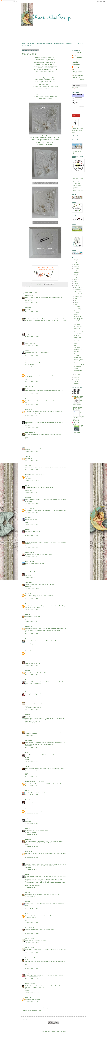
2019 (74, 275)
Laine (26, 614)
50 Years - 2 (77, 345)
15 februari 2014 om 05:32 (32, 953)
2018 (74, 277)
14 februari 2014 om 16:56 (32, 942)
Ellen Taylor (28, 790)
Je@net (27, 593)
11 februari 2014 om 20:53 (31, 896)
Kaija (26, 529)
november (77, 289)
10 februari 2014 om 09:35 (32, 394)
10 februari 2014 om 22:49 (32, 747)
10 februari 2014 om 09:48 (32, 427)
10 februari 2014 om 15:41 (32, 609)
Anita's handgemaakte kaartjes (77, 61)
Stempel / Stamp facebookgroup (59, 43)
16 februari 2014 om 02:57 (32, 968)
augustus (77, 296)
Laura (26, 373)
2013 (74, 377)
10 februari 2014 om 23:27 (32, 761)
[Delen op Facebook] (51, 284)
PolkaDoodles (76, 180)
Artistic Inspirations (38, 96)
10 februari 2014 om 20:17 (32, 665)
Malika (27, 517)
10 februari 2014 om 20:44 (32, 687)
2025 (74, 262)
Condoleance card (79, 316)
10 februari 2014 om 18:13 (32, 633)
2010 (74, 383)
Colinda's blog (77, 77)
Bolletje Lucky (77, 69)
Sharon (27, 839)
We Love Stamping (78, 396)
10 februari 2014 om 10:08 (32, 503)
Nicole (27, 446)
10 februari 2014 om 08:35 (32, 327)
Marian (27, 307)
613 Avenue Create (41, 94)
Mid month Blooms (81, 399)
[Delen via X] (50, 284)
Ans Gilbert (28, 386)
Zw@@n (27, 582)
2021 (74, 270)
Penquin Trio (77, 357)
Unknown (27, 398)
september (77, 294)
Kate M (27, 540)
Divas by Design (42, 98)
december (77, 287)
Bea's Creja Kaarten (78, 67)
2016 (74, 281)
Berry (26, 818)
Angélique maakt (77, 55)
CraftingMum (28, 927)
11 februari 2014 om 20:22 (31, 887)
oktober (77, 291)
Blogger (64, 1031)
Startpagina (23, 43)
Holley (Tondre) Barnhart (31, 660)
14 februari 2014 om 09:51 (32, 933)
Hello (26, 874)
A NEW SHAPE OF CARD (79, 43)
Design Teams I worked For (31, 43)
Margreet (27, 862)
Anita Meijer (28, 740)
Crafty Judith (28, 508)
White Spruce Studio (78, 190)
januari (76, 374)
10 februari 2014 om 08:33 (32, 311)
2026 (74, 260)
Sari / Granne (28, 938)
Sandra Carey (28, 552)
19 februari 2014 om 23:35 (32, 992)
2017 (74, 279)
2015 (74, 283)
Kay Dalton (28, 799)
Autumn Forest (78, 368)
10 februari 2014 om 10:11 (31, 512)
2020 (74, 272)
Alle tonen (82, 79)
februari (77, 309)
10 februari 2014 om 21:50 (32, 725)
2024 (74, 264)
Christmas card (78, 326)
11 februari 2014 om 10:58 (31, 813)
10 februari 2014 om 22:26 (32, 735)
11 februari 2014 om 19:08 (31, 869)
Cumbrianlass (29, 679)
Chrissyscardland (78, 75)
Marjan (27, 497)
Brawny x (27, 603)
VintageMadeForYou (59, 1025)
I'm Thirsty (77, 314)
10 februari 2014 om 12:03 (32, 567)
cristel (27, 350)
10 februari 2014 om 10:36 (32, 535)
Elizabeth (27, 332)
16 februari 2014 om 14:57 (32, 978)
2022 (74, 268)
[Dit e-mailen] (47, 284)
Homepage (45, 1008)
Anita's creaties (77, 57)
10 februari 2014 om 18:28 (32, 646)
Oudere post (65, 1008)
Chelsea (27, 752)
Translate (77, 89)
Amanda (27, 316)
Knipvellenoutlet (77, 185)
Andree (27, 730)
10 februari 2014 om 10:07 (32, 492)
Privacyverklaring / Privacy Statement (27, 45)
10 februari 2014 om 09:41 (32, 404)
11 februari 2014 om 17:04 (31, 857)
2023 (74, 266)
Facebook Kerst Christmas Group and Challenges (44, 43)
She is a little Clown (77, 311)
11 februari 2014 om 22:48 (31, 908)
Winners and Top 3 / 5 (69, 43)
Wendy (27, 670)
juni (76, 300)
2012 (74, 379)
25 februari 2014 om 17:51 (32, 1001)
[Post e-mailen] (44, 284)
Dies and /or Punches (77, 329)
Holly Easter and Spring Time (78, 319)
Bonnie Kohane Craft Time (77, 72)
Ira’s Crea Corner (29, 631)
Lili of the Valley (77, 183)
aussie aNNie (76, 64)
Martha (27, 714)
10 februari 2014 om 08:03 (32, 302)
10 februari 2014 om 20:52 (32, 709)
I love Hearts (77, 366)
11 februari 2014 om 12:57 (31, 834)
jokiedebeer (28, 295)
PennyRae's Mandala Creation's (33, 781)
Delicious (76, 322)
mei (76, 302)
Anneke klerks (29, 571)
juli (75, 298)
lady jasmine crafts (30, 651)
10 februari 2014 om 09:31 (32, 368)
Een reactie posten (28, 1004)
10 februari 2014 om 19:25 (32, 655)
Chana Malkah (29, 957)
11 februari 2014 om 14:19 (31, 846)
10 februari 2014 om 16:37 (32, 621)
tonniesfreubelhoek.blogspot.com (34, 474)
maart (76, 306)
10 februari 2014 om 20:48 (32, 696)
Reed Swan (77, 351)
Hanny (27, 638)
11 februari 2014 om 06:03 (31, 794)
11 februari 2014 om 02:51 (31, 785)
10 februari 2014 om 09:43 (32, 415)
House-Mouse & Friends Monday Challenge (77, 408)
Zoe (26, 692)
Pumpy (27, 973)
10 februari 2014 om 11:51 (31, 556)
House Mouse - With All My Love (79, 363)
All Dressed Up (76, 182)
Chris (26, 892)
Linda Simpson (29, 432)
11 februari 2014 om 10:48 (31, 804)
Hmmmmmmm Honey (78, 354)
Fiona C (27, 997)
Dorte (26, 420)
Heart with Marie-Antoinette (78, 360)
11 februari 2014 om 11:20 (31, 823)
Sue (26, 766)
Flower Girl (77, 341)
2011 (74, 381)
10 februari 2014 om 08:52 (32, 336)
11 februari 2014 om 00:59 (31, 776)
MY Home (76, 335)
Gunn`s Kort (28, 561)
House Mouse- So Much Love (78, 332)
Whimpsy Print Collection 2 (78, 371)
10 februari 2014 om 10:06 (32, 480)
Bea (26, 485)
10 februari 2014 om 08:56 (32, 345)
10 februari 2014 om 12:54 (32, 588)
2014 (74, 285)
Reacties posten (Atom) (35, 1010)
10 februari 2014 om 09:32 (32, 381)
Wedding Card (29, 286)
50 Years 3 (77, 324)
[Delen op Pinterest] (53, 284)
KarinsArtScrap (77, 127)
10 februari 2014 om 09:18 (32, 355)
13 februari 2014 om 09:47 (32, 922)
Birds (75, 343)
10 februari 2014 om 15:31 (32, 598)
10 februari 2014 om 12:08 (32, 577)
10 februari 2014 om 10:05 (32, 460)
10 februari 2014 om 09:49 (32, 441)
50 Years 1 (77, 347)
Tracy (27, 456)
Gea (26, 341)
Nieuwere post (25, 1008)
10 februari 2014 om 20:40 (32, 674)
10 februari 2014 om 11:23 (31, 547)
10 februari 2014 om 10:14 (32, 524)
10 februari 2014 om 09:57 (32, 451)
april (76, 304)
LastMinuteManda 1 (78, 178)
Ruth (26, 701)
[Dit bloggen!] (48, 284)
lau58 (26, 913)
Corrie (27, 828)
